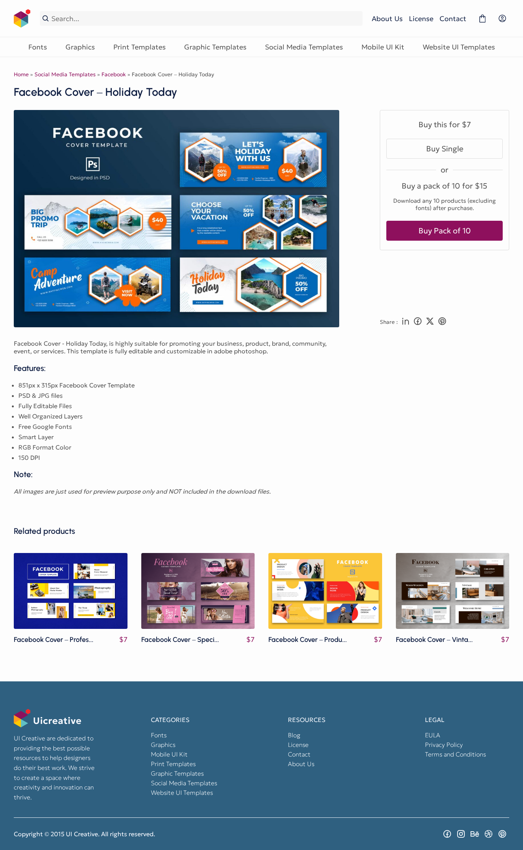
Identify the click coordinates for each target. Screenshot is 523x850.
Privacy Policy (444, 744)
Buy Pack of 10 (444, 231)
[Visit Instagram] (461, 834)
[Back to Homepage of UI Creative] (22, 18)
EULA (432, 735)
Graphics (80, 47)
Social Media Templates (304, 47)
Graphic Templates (215, 47)
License (421, 18)
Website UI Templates (459, 47)
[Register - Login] (502, 18)
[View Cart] (482, 18)
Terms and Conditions (455, 754)
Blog (294, 735)
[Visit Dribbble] (488, 834)
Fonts (37, 47)
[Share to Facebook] (417, 322)
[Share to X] (430, 322)
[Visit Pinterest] (502, 834)
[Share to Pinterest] (442, 322)
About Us (387, 18)
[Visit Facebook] (447, 834)
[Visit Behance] (475, 834)
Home (21, 74)
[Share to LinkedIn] (405, 322)
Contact (453, 18)
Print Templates (139, 47)
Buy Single (444, 149)
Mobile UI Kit (382, 47)
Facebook (113, 74)
